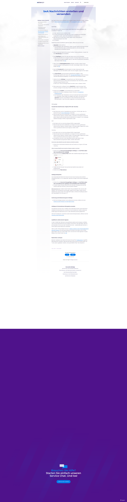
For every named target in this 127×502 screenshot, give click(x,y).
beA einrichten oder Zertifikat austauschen (43, 25)
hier (65, 60)
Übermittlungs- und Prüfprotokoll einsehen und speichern (43, 37)
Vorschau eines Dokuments (58, 215)
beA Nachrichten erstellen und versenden (43, 32)
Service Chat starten (63, 481)
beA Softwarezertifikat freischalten (42, 23)
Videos (72, 2)
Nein (73, 254)
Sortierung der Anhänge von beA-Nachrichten (64, 201)
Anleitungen (67, 2)
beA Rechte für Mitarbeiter (43, 30)
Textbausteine (79, 240)
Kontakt (77, 2)
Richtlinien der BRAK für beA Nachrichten (43, 44)
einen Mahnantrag (65, 112)
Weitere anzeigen (41, 45)
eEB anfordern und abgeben (43, 39)
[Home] (40, 2)
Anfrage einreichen (73, 259)
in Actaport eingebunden (77, 21)
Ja (67, 254)
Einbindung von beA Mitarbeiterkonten (42, 28)
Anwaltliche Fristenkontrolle (43, 41)
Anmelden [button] (86, 2)
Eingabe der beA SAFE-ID (43, 34)
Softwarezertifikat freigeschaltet (62, 21)
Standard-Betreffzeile (75, 75)
